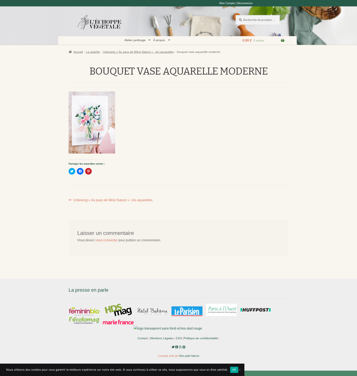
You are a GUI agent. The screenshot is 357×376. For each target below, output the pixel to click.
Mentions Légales (161, 338)
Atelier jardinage (135, 40)
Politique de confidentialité (201, 338)
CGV (179, 338)
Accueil (78, 52)
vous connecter (106, 240)
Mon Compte (227, 3)
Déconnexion (244, 3)
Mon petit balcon (189, 355)
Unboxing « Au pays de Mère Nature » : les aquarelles (138, 52)
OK (234, 369)
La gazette (93, 52)
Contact (143, 338)
